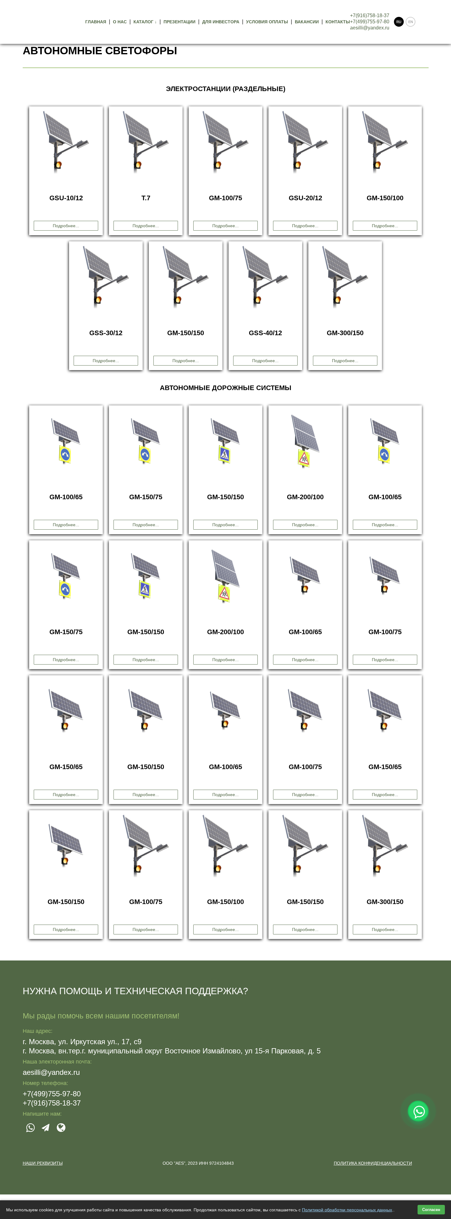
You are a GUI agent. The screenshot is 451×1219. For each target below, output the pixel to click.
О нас (120, 21)
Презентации (179, 21)
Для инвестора (220, 21)
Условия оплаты (267, 21)
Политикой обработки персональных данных (347, 1209)
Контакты (338, 21)
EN (410, 22)
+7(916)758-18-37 (369, 15)
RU (398, 22)
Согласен (431, 1209)
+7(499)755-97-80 (369, 21)
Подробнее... (66, 225)
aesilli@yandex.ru (369, 27)
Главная (95, 21)
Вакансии (307, 21)
